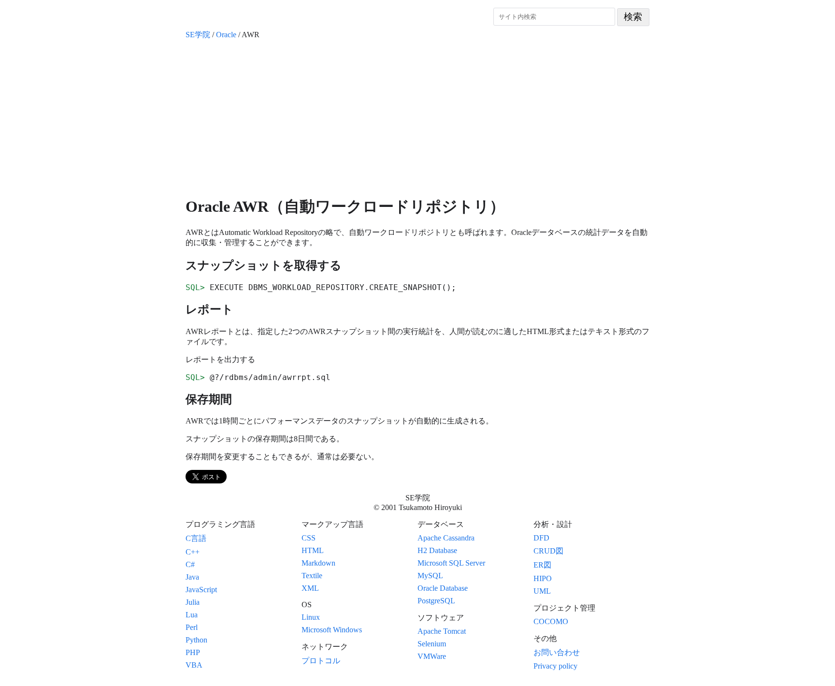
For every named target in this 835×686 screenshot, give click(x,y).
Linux (311, 617)
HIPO (542, 578)
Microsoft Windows (332, 630)
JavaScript (201, 589)
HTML (313, 550)
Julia (193, 602)
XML (310, 588)
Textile (312, 575)
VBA (194, 665)
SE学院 (198, 34)
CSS (309, 538)
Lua (192, 615)
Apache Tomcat (442, 631)
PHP (193, 652)
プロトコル (321, 661)
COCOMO (550, 621)
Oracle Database (443, 588)
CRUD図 (548, 551)
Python (196, 640)
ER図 (542, 565)
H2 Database (437, 550)
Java (192, 577)
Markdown (318, 563)
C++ (193, 552)
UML (542, 591)
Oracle (226, 34)
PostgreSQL (436, 601)
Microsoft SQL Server (451, 563)
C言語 (196, 538)
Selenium (432, 644)
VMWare (432, 656)
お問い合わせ (556, 652)
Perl (192, 627)
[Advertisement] (417, 118)
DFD (541, 538)
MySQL (430, 575)
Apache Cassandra (446, 538)
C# (190, 564)
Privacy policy (555, 666)
